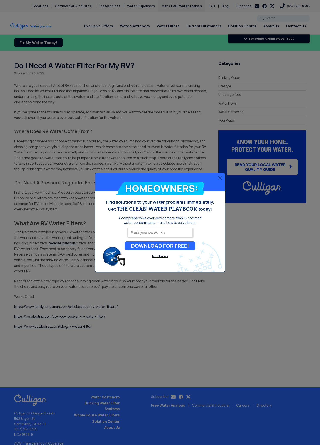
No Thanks (160, 256)
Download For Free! (160, 245)
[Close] (220, 177)
